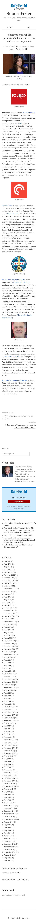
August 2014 (8, 822)
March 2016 (8, 770)
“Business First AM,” (12, 356)
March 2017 (8, 737)
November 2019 (9, 649)
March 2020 (8, 638)
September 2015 (10, 786)
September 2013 (9, 852)
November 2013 (9, 847)
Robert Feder (19, 13)
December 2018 (9, 679)
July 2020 (7, 627)
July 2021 (7, 594)
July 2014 (7, 825)
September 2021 (10, 589)
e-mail (23, 895)
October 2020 (9, 619)
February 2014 (9, 839)
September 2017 (10, 720)
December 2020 (9, 613)
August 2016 (8, 756)
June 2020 (8, 630)
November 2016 (9, 748)
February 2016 (9, 773)
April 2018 (7, 701)
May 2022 (7, 567)
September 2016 (10, 753)
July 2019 (7, 660)
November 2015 (9, 781)
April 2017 (7, 734)
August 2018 (8, 690)
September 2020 (10, 622)
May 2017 (7, 731)
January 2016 (8, 775)
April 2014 (7, 833)
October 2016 (9, 751)
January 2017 (8, 742)
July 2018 (7, 693)
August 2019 (8, 657)
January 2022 (9, 578)
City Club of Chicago (21, 282)
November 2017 (9, 715)
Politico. (21, 123)
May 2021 (7, 600)
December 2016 (9, 745)
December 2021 (9, 580)
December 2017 (9, 712)
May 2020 (7, 633)
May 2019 (7, 665)
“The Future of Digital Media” (13, 280)
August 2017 (8, 723)
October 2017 (9, 718)
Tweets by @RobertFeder (11, 873)
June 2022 (7, 564)
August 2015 (8, 789)
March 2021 (8, 605)
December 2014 (9, 811)
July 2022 (7, 561)
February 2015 (9, 806)
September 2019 (10, 655)
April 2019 (7, 668)
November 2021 (9, 583)
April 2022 (7, 569)
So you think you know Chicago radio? (18, 535)
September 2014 (10, 819)
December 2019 (9, 646)
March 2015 (8, 803)
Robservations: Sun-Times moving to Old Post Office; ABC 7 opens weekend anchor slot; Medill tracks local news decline (19, 530)
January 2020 (9, 644)
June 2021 (7, 597)
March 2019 (8, 671)
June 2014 (7, 828)
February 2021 (9, 608)
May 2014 (7, 830)
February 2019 (9, 674)
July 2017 (7, 726)
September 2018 (10, 688)
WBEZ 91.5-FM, (13, 214)
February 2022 (9, 575)
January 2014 (8, 841)
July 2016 (7, 759)
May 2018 (7, 698)
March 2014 (8, 836)
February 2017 (9, 740)
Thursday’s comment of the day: (15, 380)
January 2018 (8, 709)
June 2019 (7, 663)
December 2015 (9, 778)
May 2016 (7, 764)
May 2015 (7, 797)
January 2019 (8, 677)
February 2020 (9, 641)
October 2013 (9, 849)
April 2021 (7, 602)
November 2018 (9, 682)
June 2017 (7, 729)
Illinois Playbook (28, 112)
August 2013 (8, 855)
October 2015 (9, 784)
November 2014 (9, 814)
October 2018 (9, 685)
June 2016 (7, 762)
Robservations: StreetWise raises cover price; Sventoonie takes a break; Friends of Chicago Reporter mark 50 (19, 540)
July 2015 (7, 792)
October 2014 (9, 817)
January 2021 (8, 611)
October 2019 (9, 652)
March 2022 (8, 572)
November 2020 (10, 616)
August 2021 (8, 591)
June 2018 (7, 696)
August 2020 (8, 624)
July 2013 (7, 858)
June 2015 (7, 795)
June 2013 (7, 860)
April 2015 (7, 800)
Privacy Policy (25, 918)
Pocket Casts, (7, 206)
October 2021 (9, 586)
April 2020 (8, 635)
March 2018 (8, 704)
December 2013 (9, 844)
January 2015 (9, 808)
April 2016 (7, 767)
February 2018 (9, 707)
